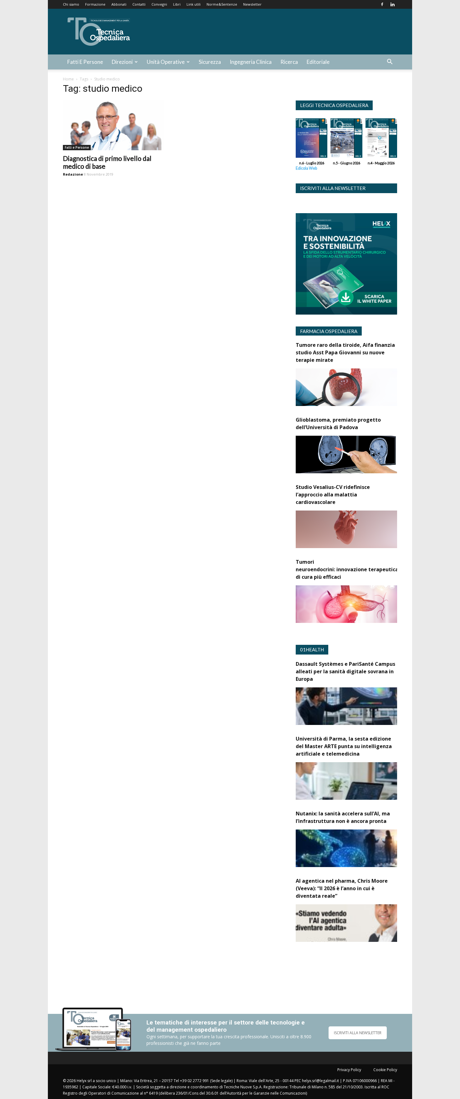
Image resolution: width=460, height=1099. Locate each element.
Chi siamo (71, 4)
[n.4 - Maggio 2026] (381, 139)
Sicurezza (210, 62)
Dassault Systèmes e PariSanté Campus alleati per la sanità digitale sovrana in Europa (345, 671)
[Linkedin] (392, 4)
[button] (389, 62)
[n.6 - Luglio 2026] (311, 139)
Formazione (95, 4)
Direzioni (122, 62)
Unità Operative (166, 62)
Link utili (194, 4)
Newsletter (252, 4)
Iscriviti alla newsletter (332, 188)
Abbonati (118, 4)
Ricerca (289, 62)
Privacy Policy (349, 1069)
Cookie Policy (385, 1069)
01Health (312, 649)
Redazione (73, 174)
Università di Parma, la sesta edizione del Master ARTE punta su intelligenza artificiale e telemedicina (344, 746)
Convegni (159, 4)
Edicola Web (306, 168)
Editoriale (318, 62)
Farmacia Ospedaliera (328, 331)
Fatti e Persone (85, 62)
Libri (177, 4)
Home (68, 79)
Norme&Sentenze (222, 4)
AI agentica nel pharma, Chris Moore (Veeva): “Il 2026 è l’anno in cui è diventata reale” (342, 888)
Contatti (139, 4)
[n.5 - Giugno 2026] (346, 139)
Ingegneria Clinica (251, 62)
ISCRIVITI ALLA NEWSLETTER (357, 1032)
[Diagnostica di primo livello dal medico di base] (113, 125)
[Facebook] (382, 4)
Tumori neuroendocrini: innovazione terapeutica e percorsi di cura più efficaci (360, 569)
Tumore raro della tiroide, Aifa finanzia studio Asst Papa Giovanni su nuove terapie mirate (345, 352)
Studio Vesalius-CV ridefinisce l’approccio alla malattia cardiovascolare (333, 495)
